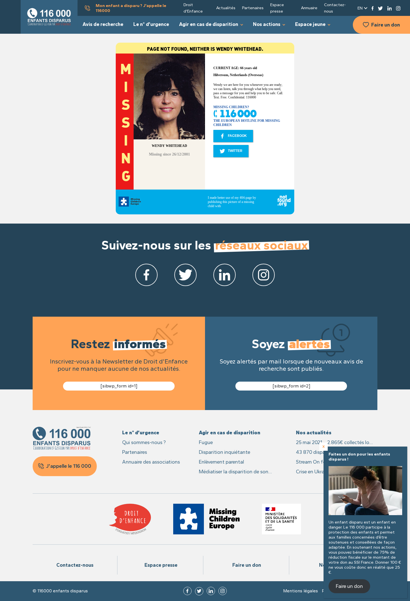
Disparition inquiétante (224, 452)
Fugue (206, 442)
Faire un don (385, 25)
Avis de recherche (103, 24)
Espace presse (277, 8)
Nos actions (266, 24)
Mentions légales (300, 591)
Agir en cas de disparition (208, 24)
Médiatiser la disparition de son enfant (233, 472)
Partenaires (253, 7)
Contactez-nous (335, 8)
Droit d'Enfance (193, 8)
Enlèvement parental (221, 462)
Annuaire (309, 7)
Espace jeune (310, 24)
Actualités (225, 7)
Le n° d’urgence (151, 24)
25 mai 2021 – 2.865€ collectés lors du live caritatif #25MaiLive (334, 442)
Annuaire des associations (151, 462)
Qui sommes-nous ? (144, 442)
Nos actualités (313, 433)
